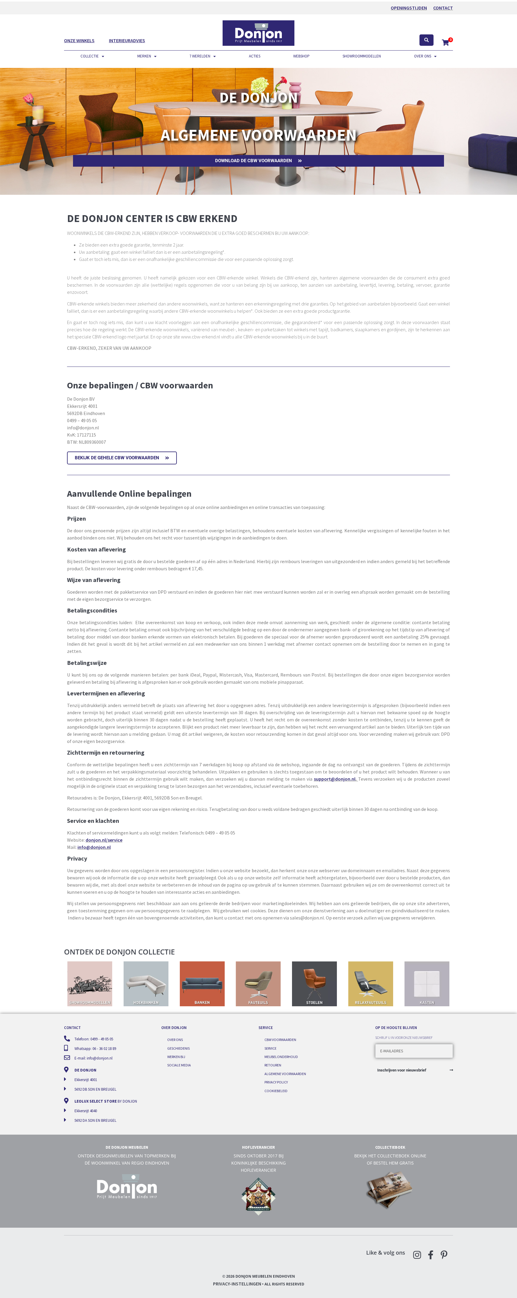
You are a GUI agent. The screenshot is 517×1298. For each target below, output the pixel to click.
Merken (144, 56)
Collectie (89, 56)
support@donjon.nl (334, 779)
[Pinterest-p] (444, 1255)
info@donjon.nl (94, 847)
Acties (254, 56)
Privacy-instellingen (237, 1284)
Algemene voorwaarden (285, 1073)
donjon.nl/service (104, 840)
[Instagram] (417, 1255)
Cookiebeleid (276, 1091)
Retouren (272, 1065)
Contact (443, 8)
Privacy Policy (276, 1082)
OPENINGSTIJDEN (409, 8)
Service (270, 1048)
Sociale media (179, 1065)
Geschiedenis (178, 1048)
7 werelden (199, 56)
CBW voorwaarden (280, 1039)
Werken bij (176, 1056)
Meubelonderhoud (281, 1056)
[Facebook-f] (431, 1255)
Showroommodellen (362, 56)
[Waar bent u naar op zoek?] (426, 40)
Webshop (301, 56)
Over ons (422, 56)
